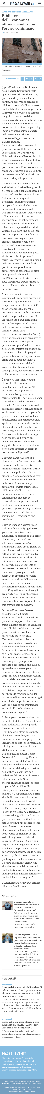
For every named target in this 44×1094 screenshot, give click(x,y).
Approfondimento (12, 12)
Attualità (27, 12)
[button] (4, 3)
